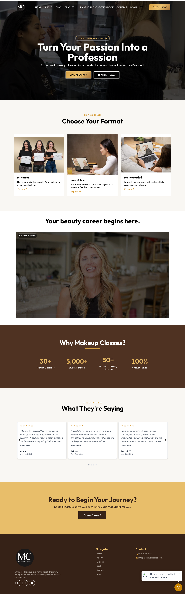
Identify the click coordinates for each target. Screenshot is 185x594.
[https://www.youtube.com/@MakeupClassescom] (32, 583)
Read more (25, 445)
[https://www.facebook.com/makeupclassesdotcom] (25, 583)
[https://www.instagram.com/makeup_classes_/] (18, 583)
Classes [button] (69, 7)
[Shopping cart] (141, 7)
